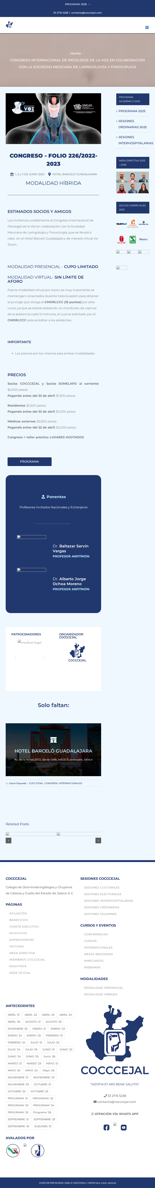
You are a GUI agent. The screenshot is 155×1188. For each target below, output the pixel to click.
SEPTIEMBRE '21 (18, 1119)
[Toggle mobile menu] (147, 27)
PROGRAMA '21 (18, 1098)
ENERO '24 (15, 1035)
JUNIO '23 (66, 1049)
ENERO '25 (34, 1035)
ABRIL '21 (14, 1014)
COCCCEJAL (36, 783)
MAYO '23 (14, 1070)
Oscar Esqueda (17, 783)
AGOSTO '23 (54, 1021)
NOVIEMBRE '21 (18, 1077)
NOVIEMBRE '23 (43, 1077)
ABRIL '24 (65, 1014)
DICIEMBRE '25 (18, 1028)
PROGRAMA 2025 (132, 111)
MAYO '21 (52, 1063)
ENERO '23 (58, 1028)
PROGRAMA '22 (43, 1098)
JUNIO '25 (32, 1056)
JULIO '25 (31, 1049)
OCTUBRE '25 (39, 1091)
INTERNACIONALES (70, 783)
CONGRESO (51, 783)
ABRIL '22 (31, 1014)
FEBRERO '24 (17, 1042)
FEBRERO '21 (54, 1035)
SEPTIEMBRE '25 (18, 1126)
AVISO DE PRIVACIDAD (51, 1183)
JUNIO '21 (48, 1049)
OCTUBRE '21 (42, 1084)
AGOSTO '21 (33, 1021)
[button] (15, 657)
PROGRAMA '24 (43, 1105)
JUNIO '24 (14, 1056)
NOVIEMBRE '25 (18, 1084)
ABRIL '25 (14, 1021)
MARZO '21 (15, 1063)
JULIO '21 (36, 1042)
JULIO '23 (53, 1042)
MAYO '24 (31, 1070)
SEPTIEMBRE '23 (44, 1119)
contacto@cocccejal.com (86, 12)
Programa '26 (42, 1112)
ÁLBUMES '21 (42, 1126)
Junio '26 (49, 1056)
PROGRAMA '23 (18, 1105)
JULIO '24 (14, 1049)
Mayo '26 (48, 1070)
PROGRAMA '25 (18, 1112)
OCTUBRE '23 (17, 1091)
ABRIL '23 (48, 1014)
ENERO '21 (39, 1028)
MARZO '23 (34, 1063)
